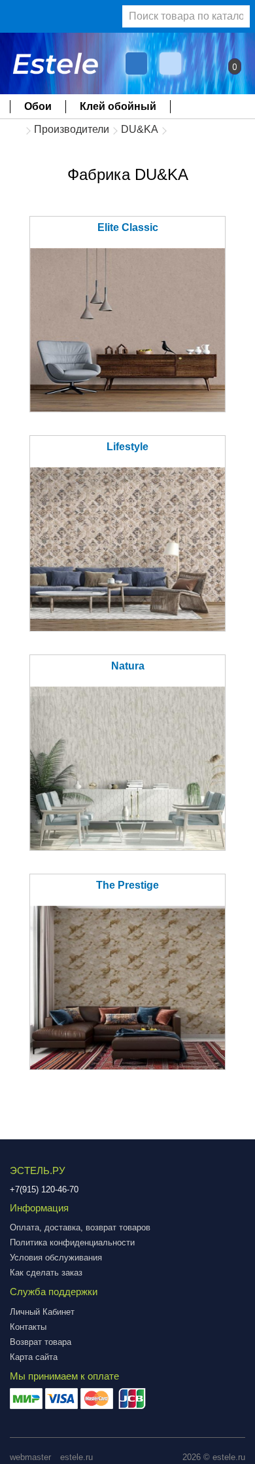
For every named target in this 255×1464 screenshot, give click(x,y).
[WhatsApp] (172, 63)
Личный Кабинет (42, 1312)
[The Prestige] (127, 987)
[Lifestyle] (127, 549)
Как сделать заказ (46, 1272)
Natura (127, 665)
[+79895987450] (136, 63)
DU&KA (139, 129)
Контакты (28, 1327)
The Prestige (127, 885)
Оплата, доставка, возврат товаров (80, 1227)
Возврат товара (40, 1342)
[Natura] (127, 768)
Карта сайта (34, 1357)
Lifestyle (127, 446)
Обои (38, 106)
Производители (71, 129)
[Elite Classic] (127, 330)
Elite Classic (127, 227)
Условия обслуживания (56, 1257)
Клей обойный (118, 106)
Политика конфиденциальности (72, 1242)
